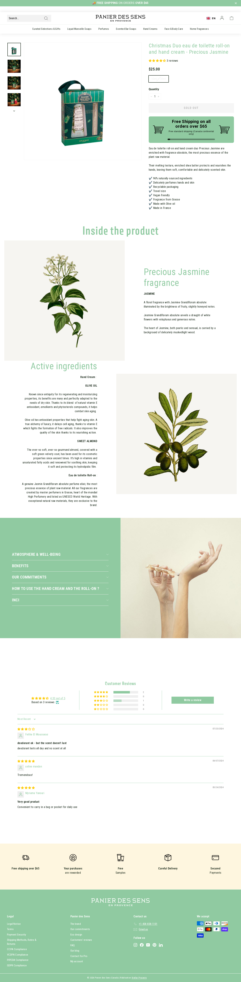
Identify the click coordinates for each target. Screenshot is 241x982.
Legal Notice (14, 923)
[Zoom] (82, 101)
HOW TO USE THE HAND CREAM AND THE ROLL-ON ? (55, 588)
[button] (236, 3)
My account (76, 961)
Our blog (74, 950)
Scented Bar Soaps (126, 28)
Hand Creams (150, 28)
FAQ (72, 945)
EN (213, 18)
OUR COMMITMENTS (29, 577)
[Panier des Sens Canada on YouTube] (148, 945)
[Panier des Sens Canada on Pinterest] (154, 945)
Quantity (154, 89)
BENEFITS (20, 565)
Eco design (76, 934)
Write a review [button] (192, 700)
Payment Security (16, 934)
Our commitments (80, 929)
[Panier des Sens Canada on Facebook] (142, 945)
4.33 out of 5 (57, 698)
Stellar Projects (139, 977)
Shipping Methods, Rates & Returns (21, 942)
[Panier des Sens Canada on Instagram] (135, 945)
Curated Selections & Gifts (46, 28)
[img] (26, 729)
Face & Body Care (174, 28)
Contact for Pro (79, 956)
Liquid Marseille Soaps (79, 28)
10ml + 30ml (158, 78)
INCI (15, 600)
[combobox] (211, 18)
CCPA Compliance (17, 949)
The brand (75, 923)
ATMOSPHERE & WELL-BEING (36, 554)
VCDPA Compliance (17, 954)
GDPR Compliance (17, 965)
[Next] (14, 110)
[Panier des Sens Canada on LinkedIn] (161, 945)
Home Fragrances (199, 28)
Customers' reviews (81, 939)
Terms (10, 929)
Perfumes (103, 28)
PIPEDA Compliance (18, 960)
